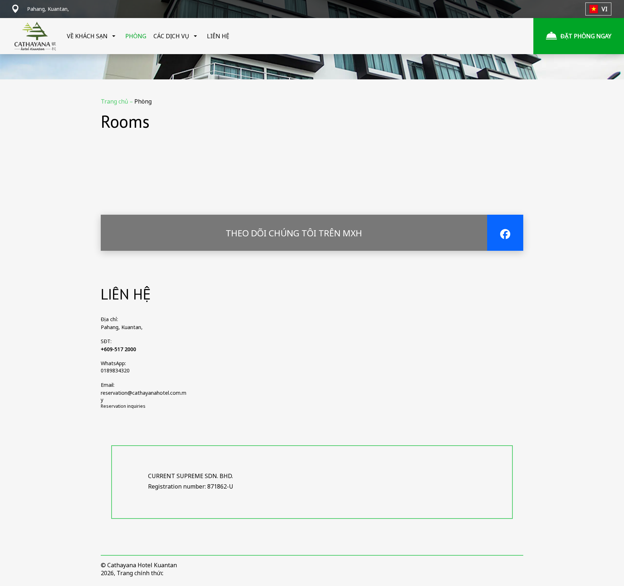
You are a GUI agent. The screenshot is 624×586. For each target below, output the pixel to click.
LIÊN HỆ (218, 36)
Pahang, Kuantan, (122, 327)
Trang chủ (115, 101)
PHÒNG (135, 36)
